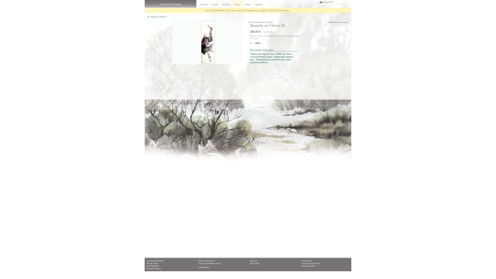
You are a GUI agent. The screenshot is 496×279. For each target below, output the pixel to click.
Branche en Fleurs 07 (159, 17)
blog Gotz (253, 261)
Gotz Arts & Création (170, 4)
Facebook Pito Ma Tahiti (311, 263)
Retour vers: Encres (341, 22)
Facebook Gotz (307, 261)
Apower (258, 4)
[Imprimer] (330, 22)
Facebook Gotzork (308, 266)
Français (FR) (327, 2)
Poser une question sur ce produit (260, 22)
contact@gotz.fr (204, 267)
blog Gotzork (255, 263)
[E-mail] (332, 22)
